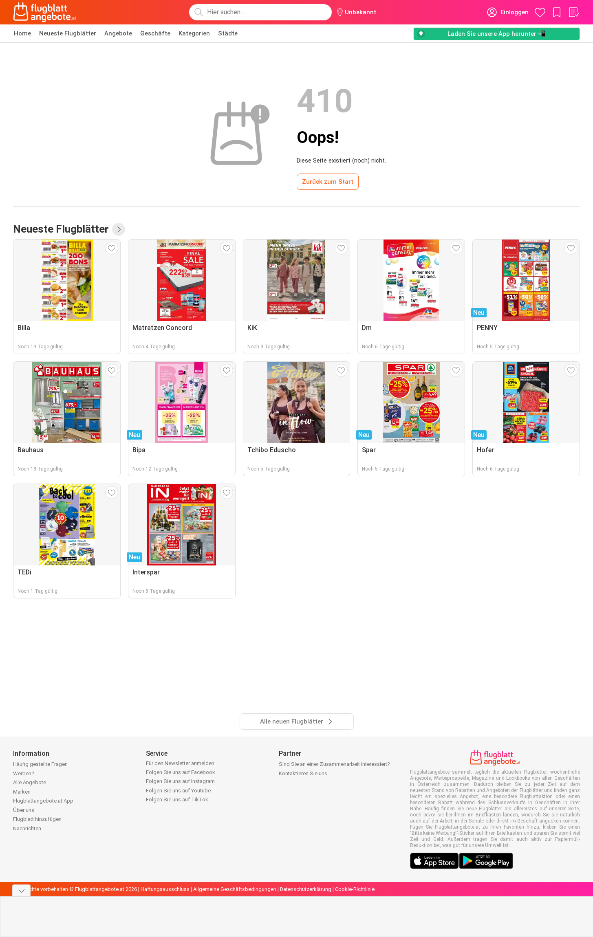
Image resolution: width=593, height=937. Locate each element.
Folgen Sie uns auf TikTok (177, 799)
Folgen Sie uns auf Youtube (178, 790)
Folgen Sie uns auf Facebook (180, 772)
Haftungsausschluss (165, 889)
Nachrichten (27, 828)
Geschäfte (155, 33)
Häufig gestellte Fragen (40, 764)
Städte (228, 33)
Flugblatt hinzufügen (37, 819)
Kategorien (194, 33)
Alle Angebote (29, 782)
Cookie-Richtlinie (355, 889)
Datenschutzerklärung (305, 889)
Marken (22, 792)
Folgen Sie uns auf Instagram (180, 781)
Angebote (118, 33)
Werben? (23, 773)
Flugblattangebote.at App (43, 801)
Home (22, 33)
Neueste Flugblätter (67, 33)
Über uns (23, 810)
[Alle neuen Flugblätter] (118, 229)
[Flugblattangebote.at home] (44, 12)
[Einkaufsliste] (573, 12)
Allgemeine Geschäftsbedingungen (234, 889)
